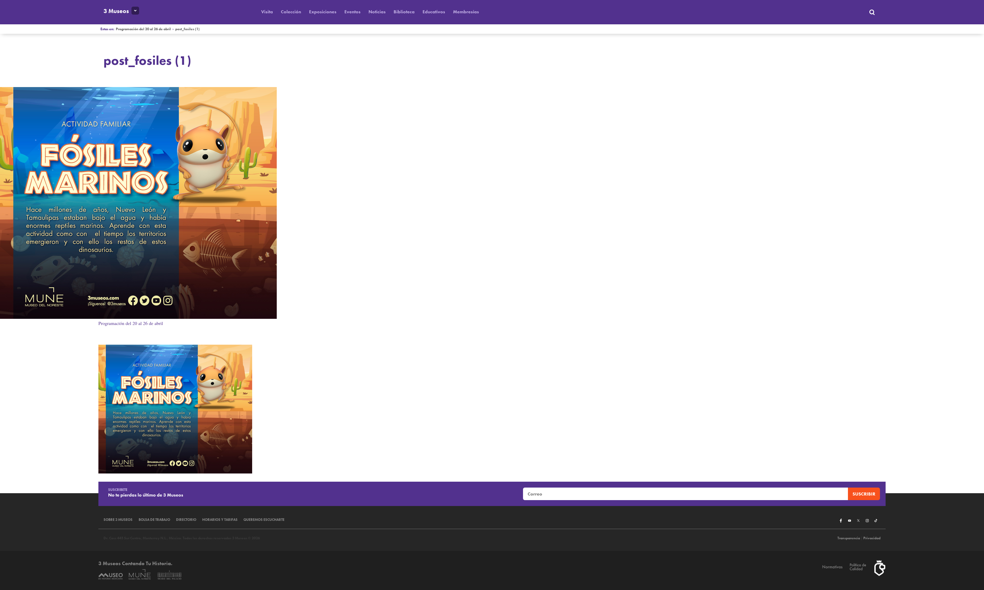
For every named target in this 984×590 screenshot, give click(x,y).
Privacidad (871, 538)
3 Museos (116, 11)
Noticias (377, 12)
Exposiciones (322, 12)
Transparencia (848, 538)
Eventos (352, 12)
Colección (291, 12)
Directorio (186, 520)
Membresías (466, 12)
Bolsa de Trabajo (154, 520)
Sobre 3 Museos (118, 520)
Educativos (434, 12)
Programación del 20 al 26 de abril (143, 29)
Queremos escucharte (263, 520)
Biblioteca (404, 12)
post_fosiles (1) (187, 29)
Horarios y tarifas (220, 520)
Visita (267, 12)
